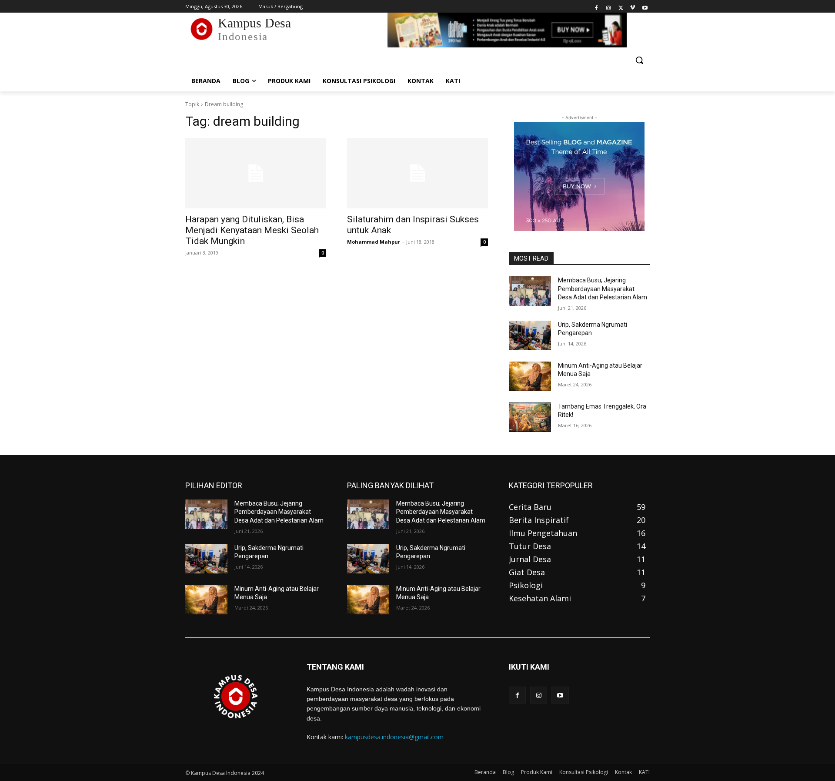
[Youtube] (645, 7)
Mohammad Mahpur (373, 241)
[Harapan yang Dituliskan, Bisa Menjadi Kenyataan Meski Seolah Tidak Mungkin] (255, 173)
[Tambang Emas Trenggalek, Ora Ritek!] (530, 417)
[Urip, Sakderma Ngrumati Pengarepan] (530, 335)
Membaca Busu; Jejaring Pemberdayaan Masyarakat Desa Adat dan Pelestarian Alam (602, 289)
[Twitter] (621, 7)
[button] (639, 60)
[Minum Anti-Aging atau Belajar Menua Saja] (530, 376)
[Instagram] (609, 7)
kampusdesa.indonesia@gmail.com (394, 737)
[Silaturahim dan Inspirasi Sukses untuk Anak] (417, 173)
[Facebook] (596, 7)
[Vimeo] (633, 7)
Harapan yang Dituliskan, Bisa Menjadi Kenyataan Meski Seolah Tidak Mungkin (252, 230)
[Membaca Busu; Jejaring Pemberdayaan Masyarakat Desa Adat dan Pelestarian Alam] (530, 291)
